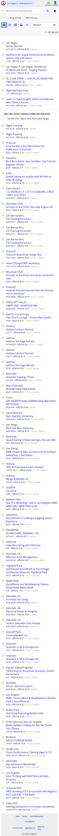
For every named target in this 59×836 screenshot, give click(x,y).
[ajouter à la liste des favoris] (3, 42)
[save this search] (55, 11)
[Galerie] (21, 24)
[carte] (27, 24)
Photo (28, 61)
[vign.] (10, 24)
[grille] (15, 24)
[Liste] (4, 24)
